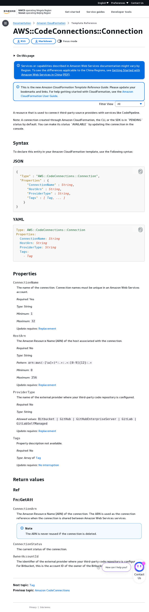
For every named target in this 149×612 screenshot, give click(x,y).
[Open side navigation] (5, 23)
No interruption (49, 465)
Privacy (33, 607)
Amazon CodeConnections (52, 590)
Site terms (45, 607)
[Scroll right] (134, 12)
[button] (23, 55)
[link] (84, 23)
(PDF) (66, 74)
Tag (50, 198)
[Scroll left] (62, 12)
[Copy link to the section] (10, 143)
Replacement (47, 328)
